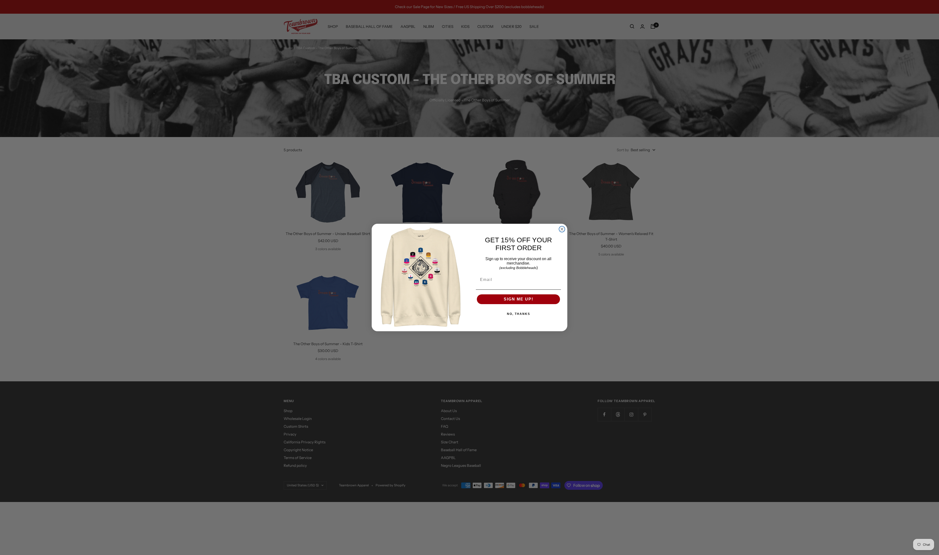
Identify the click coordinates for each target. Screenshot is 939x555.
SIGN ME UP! (518, 299)
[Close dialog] (562, 229)
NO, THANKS (518, 314)
